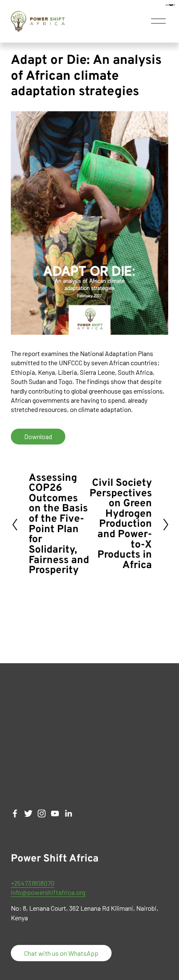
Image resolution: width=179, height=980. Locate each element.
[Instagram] (41, 813)
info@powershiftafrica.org (48, 892)
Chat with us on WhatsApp (61, 953)
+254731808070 (33, 883)
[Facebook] (15, 813)
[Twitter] (28, 813)
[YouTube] (55, 813)
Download (38, 436)
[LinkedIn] (68, 813)
